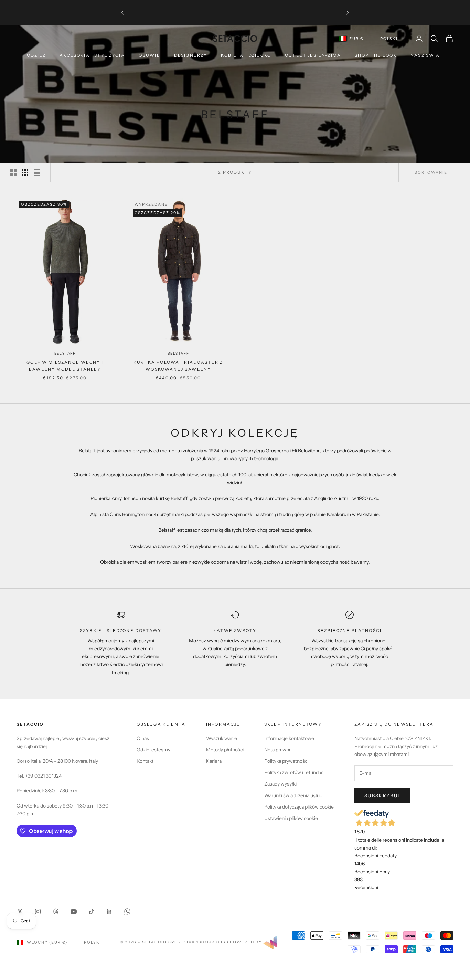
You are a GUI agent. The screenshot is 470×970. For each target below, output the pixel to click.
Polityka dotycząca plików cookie (299, 807)
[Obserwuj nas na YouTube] (73, 911)
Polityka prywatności (286, 761)
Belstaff (65, 353)
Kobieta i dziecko (246, 55)
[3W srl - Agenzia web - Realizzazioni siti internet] (270, 942)
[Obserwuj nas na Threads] (55, 911)
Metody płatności (225, 750)
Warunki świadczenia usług (293, 795)
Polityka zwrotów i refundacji (294, 772)
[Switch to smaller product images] (25, 172)
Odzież (36, 55)
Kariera (214, 761)
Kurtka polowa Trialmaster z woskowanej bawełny (178, 366)
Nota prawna (277, 750)
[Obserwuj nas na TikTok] (91, 911)
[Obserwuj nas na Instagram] (37, 911)
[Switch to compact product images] (37, 172)
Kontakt (145, 761)
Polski (389, 38)
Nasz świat (426, 55)
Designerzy (190, 55)
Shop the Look (376, 55)
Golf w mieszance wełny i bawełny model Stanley (64, 366)
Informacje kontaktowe (289, 738)
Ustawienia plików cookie (291, 818)
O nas (143, 738)
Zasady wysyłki (280, 784)
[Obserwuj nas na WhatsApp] (127, 911)
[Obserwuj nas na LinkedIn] (109, 911)
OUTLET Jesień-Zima (313, 55)
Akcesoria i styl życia (92, 55)
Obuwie (149, 55)
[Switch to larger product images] (13, 172)
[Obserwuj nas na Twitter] (20, 911)
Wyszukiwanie (221, 738)
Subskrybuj (382, 795)
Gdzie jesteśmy (153, 750)
